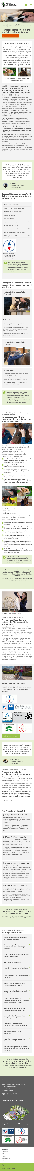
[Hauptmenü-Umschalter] (31, 4)
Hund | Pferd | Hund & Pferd (14, 208)
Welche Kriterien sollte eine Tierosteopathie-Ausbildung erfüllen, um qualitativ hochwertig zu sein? (16, 1000)
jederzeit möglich (11, 225)
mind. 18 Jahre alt (13, 229)
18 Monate (11, 222)
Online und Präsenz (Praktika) (13, 211)
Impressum (5, 1149)
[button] (17, 204)
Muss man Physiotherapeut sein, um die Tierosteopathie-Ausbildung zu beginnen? (15, 946)
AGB (3, 1154)
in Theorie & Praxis (12, 236)
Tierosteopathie (12, 204)
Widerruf (4, 1156)
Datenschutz (5, 1151)
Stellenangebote (6, 1161)
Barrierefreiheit (6, 1158)
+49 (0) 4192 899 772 (11, 1093)
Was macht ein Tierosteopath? (13, 962)
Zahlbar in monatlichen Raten (14, 232)
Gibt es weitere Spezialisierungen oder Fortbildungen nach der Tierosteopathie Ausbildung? (16, 1048)
